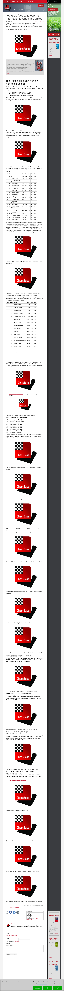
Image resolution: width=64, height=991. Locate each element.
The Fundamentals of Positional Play (53, 939)
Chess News (18, 9)
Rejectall (47, 987)
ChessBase (14, 923)
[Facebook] (10, 912)
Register (17, 941)
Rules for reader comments (11, 935)
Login (55, 1)
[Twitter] (14, 912)
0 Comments (41, 21)
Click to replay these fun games (17, 780)
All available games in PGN (16, 394)
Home (13, 1)
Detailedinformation (37, 987)
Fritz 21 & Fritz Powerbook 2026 (54, 914)
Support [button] (30, 1)
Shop (6, 1)
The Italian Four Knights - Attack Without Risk (54, 963)
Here (43, 983)
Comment (8, 943)
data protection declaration (42, 984)
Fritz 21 (9, 61)
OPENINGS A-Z (21, 1)
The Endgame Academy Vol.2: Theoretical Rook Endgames (54, 40)
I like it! (36, 21)
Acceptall (57, 987)
